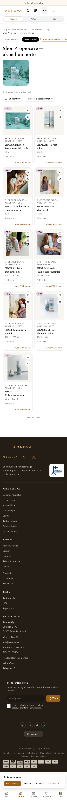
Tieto (53, 19)
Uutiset (6, 566)
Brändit (6, 550)
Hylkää (27, 783)
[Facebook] (37, 725)
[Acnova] (13, 10)
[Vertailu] (28, 117)
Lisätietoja (53, 783)
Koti (6, 796)
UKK (5, 603)
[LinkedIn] (30, 725)
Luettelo (20, 796)
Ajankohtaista (10, 526)
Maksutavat (19, 753)
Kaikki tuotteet (30, 39)
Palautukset (32, 753)
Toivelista (8, 583)
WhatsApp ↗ (10, 663)
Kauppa (13, 19)
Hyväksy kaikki (12, 783)
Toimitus (7, 753)
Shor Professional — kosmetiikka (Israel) (30, 29)
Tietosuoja (59, 753)
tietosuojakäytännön (21, 708)
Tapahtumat (9, 608)
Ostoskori (8, 578)
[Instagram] (23, 725)
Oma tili (7, 573)
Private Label (9, 500)
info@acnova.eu (11, 642)
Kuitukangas (9, 510)
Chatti (60, 796)
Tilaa (55, 698)
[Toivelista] (28, 110)
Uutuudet (8, 556)
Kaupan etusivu (12, 39)
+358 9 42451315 (12, 637)
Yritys (33, 19)
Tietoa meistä (10, 521)
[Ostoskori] (44, 11)
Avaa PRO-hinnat (22, 162)
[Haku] (28, 10)
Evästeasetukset (38, 756)
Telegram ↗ (9, 668)
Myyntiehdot (46, 753)
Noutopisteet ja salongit (15, 657)
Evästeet (25, 756)
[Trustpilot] (44, 725)
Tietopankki (9, 598)
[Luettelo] (35, 10)
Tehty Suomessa (11, 561)
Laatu (6, 515)
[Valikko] (53, 10)
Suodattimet (15, 98)
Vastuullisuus (10, 531)
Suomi (34, 734)
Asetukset (40, 783)
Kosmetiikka (9, 505)
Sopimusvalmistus (12, 494)
